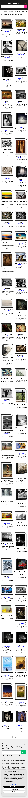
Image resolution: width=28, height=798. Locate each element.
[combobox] (12, 6)
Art (2, 11)
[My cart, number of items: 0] (26, 4)
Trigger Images (13, 11)
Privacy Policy (14, 784)
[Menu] (2, 4)
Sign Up (23, 752)
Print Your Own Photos (14, 0)
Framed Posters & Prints (22, 11)
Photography (6, 11)
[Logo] (14, 3)
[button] (14, 1)
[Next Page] (15, 737)
